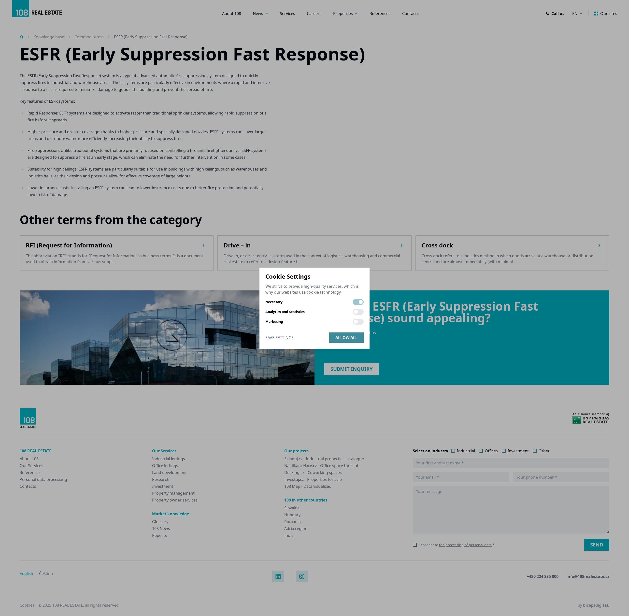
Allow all (346, 337)
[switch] (358, 302)
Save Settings (279, 337)
